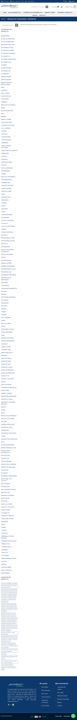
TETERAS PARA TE (6, 547)
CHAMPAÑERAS (5, 171)
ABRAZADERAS (5, 36)
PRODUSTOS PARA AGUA (8, 467)
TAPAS (3, 524)
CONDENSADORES (6, 179)
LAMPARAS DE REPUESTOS (8, 387)
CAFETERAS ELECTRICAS (8, 125)
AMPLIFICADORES (6, 79)
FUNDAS (3, 312)
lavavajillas (9, 608)
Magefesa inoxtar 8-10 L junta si (9, 616)
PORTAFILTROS (5, 455)
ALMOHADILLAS (5, 71)
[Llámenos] (66, 1)
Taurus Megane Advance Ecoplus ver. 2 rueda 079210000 (9, 661)
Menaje (3, 410)
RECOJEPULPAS (5, 486)
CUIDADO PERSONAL (7, 232)
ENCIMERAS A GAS (6, 272)
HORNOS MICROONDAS (8, 341)
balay (3, 589)
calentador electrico (12, 594)
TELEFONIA (4, 533)
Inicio (5, 12)
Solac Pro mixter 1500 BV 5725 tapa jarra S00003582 (9, 646)
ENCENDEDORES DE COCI (8, 269)
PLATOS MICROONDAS (7, 445)
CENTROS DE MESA (6, 162)
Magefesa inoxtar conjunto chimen (9, 618)
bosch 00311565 (13, 589)
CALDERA (3, 131)
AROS (2, 87)
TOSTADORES (5, 555)
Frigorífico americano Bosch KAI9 (9, 606)
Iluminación (4, 344)
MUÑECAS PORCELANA (7, 424)
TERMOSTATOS (5, 544)
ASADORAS (4, 90)
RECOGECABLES (5, 484)
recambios (4, 638)
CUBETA (3, 206)
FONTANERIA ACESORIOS (8, 297)
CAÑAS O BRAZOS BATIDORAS (6, 146)
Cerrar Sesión (45, 705)
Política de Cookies (62, 696)
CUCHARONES (5, 217)
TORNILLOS (4, 552)
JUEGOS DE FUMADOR (7, 370)
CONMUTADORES (6, 188)
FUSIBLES (4, 315)
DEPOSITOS (4, 244)
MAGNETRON (5, 390)
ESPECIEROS (4, 282)
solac (9, 641)
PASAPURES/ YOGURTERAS (8, 433)
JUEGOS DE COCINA (6, 367)
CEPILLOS (4, 165)
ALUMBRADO (5, 74)
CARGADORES (5, 153)
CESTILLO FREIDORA (7, 168)
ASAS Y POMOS (5, 93)
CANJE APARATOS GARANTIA (9, 150)
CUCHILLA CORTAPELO (7, 220)
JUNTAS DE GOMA (6, 384)
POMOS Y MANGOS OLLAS (8, 448)
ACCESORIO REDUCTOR (7, 44)
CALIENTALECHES (6, 140)
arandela (15, 583)
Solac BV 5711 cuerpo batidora (8, 643)
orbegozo (8, 630)
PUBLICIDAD (4, 470)
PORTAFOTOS (5, 458)
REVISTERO (4, 501)
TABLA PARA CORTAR (7, 518)
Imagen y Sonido (6, 347)
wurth (3, 669)
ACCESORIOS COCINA (7, 47)
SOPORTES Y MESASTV (7, 516)
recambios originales (12, 638)
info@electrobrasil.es (13, 701)
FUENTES (3, 309)
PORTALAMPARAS (6, 461)
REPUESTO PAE (5, 492)
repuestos (4, 641)
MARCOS (3, 407)
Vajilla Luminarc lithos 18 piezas (9, 667)
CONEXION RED (5, 182)
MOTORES (4, 421)
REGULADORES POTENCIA (8, 489)
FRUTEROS (4, 306)
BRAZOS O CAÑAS (6, 119)
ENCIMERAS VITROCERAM (8, 275)
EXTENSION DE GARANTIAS (9, 288)
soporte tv (4, 653)
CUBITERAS (4, 209)
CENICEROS (4, 159)
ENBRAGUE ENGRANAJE (8, 266)
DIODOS (3, 257)
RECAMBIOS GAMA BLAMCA (9, 476)
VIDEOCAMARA (5, 573)
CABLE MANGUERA (6, 122)
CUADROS (4, 203)
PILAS (2, 442)
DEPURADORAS (5, 247)
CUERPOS (4, 229)
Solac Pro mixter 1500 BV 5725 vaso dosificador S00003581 (9, 650)
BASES (3, 108)
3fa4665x (9, 583)
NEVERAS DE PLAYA (6, 427)
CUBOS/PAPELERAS (6, 214)
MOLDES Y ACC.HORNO (7, 418)
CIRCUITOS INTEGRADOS (8, 177)
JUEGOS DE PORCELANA (8, 373)
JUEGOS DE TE (5, 376)
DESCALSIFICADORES (7, 254)
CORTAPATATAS (5, 197)
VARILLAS (4, 564)
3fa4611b (4, 583)
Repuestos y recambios (7, 495)
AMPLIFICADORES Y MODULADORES (6, 83)
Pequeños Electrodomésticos (32, 12)
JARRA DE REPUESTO (7, 352)
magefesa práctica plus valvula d (9, 623)
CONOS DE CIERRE (6, 191)
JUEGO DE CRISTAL (6, 358)
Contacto (42, 15)
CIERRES (3, 174)
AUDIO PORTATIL (6, 96)
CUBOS (3, 212)
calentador (4, 594)
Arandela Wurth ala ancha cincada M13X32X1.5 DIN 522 (9, 586)
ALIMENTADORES (6, 68)
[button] (62, 7)
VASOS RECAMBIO (6, 567)
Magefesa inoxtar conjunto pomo (9, 620)
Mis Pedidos (45, 687)
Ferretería (4, 291)
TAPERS (3, 527)
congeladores (5, 601)
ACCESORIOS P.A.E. (6, 62)
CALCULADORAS (5, 128)
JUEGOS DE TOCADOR (7, 379)
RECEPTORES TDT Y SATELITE (6, 480)
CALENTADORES (5, 137)
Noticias (59, 702)
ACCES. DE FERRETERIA (7, 42)
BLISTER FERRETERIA (7, 111)
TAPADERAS (4, 521)
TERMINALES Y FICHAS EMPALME (7, 537)
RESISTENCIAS (5, 498)
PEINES (3, 436)
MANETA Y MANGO (6, 393)
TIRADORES (4, 550)
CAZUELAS (4, 156)
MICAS (3, 413)
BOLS (2, 113)
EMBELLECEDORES (6, 263)
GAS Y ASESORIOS (6, 317)
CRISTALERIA (4, 200)
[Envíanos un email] (11, 705)
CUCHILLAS (4, 223)
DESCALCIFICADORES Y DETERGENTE (7, 250)
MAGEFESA (4, 611)
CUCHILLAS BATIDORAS (8, 226)
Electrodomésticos (14, 12)
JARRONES (4, 355)
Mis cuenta (45, 693)
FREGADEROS (5, 303)
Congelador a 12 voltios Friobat (8, 599)
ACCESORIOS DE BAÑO (7, 50)
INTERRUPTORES (6, 349)
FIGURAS (3, 294)
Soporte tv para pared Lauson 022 (9, 656)
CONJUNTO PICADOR (7, 185)
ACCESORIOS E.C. (6, 56)
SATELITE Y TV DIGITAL (8, 507)
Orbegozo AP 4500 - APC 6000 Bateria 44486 (8, 633)
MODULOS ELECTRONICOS (8, 416)
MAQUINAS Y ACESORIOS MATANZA (8, 403)
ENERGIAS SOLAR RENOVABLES (6, 279)
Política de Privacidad (63, 699)
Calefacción (4, 134)
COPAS (3, 194)
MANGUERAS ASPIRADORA (8, 396)
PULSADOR (4, 473)
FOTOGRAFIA (4, 300)
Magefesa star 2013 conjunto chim (9, 627)
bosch (6, 589)
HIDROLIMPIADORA (6, 332)
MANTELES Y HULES (7, 399)
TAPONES (4, 530)
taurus (3, 658)
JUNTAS (3, 382)
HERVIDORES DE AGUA (7, 329)
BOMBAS (3, 116)
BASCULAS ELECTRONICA (8, 105)
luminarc (15, 608)
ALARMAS (4, 65)
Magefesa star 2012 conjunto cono (9, 625)
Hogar (3, 335)
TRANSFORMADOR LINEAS (8, 558)
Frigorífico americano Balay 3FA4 (9, 604)
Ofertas (34, 15)
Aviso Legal (60, 692)
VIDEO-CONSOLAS (6, 570)
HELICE (3, 326)
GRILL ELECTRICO (6, 323)
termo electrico (9, 664)
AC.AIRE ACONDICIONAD (8, 39)
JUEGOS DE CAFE (5, 364)
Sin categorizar (5, 513)
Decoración (4, 235)
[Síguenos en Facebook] (63, 1)
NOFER (3, 630)
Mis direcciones (46, 690)
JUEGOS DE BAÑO (6, 361)
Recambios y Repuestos (65, 12)
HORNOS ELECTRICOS (7, 338)
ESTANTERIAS (5, 285)
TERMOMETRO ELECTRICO (8, 541)
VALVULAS (4, 561)
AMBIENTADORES (6, 77)
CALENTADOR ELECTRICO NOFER (9, 597)
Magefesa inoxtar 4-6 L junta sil (8, 613)
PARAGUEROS (5, 430)
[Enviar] (47, 7)
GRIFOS (3, 320)
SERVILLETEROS (5, 510)
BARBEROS (4, 102)
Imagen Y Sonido (50, 12)
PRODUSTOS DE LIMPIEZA (8, 464)
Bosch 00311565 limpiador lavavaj (9, 592)
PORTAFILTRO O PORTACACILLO (5, 451)
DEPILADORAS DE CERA (7, 238)
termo (3, 664)
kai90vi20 (4, 608)
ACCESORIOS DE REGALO (8, 53)
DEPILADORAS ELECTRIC (8, 241)
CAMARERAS (4, 143)
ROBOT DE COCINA (6, 504)
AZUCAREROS (5, 99)
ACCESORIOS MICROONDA (8, 59)
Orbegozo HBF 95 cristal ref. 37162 (9, 636)
